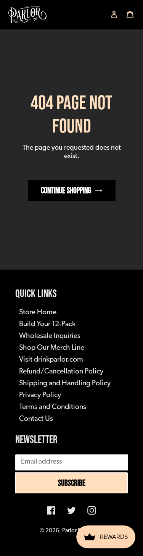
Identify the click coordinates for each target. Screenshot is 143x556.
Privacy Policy (40, 395)
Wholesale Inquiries (49, 336)
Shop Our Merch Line (51, 348)
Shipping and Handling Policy (65, 383)
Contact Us (36, 419)
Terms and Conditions (52, 407)
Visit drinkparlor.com (51, 360)
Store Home (37, 312)
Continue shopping (66, 190)
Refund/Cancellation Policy (61, 371)
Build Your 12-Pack (47, 324)
